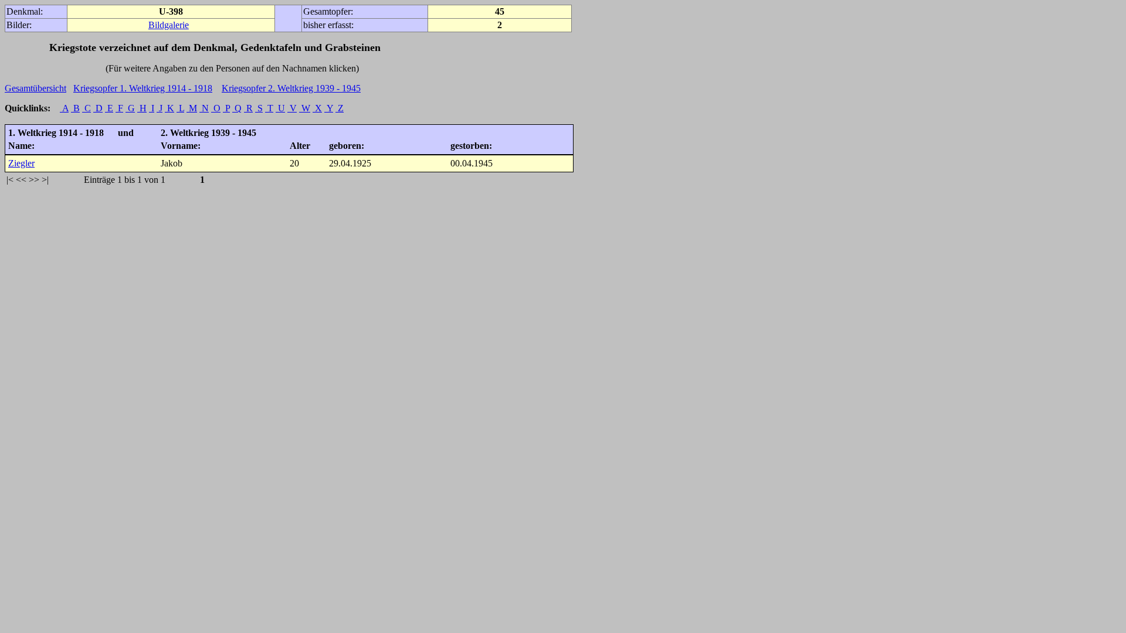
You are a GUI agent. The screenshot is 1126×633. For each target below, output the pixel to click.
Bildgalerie (168, 25)
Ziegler (21, 163)
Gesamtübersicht (35, 88)
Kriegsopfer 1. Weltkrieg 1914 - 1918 (142, 88)
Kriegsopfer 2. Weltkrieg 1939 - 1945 (291, 88)
